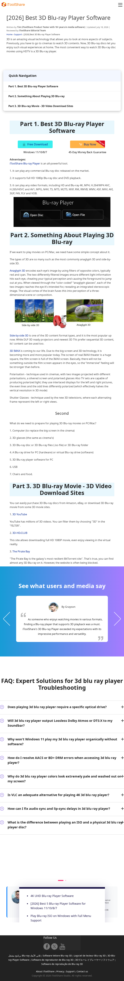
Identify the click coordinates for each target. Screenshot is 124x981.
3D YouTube (19, 514)
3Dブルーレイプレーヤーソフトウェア (94, 959)
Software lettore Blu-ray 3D (57, 955)
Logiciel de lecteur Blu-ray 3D (90, 955)
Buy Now (90, 144)
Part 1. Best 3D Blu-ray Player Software (33, 86)
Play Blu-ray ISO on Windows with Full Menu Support (61, 918)
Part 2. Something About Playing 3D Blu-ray (36, 96)
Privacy (60, 971)
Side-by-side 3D (19, 335)
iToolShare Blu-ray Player (25, 163)
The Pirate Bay (21, 551)
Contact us (82, 971)
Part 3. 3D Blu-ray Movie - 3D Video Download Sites (40, 106)
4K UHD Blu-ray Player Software (52, 896)
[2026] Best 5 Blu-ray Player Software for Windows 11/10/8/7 (58, 906)
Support (18, 34)
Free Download (37, 144)
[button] (120, 5)
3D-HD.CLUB (19, 533)
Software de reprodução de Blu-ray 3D (62, 964)
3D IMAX (15, 351)
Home (9, 34)
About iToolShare (45, 971)
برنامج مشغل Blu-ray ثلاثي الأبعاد (24, 955)
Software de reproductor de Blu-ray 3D (52, 959)
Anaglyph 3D (17, 270)
